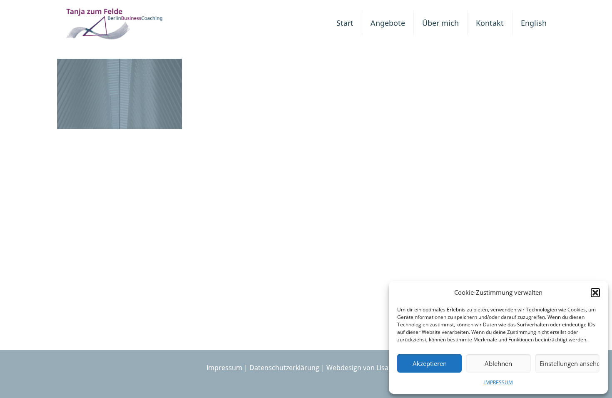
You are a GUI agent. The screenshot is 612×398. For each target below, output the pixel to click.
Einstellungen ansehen (570, 363)
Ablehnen (498, 363)
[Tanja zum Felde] (114, 23)
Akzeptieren (430, 363)
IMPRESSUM (498, 382)
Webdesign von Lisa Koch (366, 367)
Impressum (224, 367)
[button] (595, 293)
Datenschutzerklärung (284, 367)
